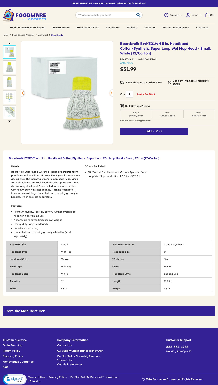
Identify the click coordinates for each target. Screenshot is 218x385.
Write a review (126, 63)
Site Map (35, 381)
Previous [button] (9, 43)
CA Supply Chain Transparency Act (80, 350)
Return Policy (11, 350)
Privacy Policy (58, 377)
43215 (176, 84)
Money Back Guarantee (18, 361)
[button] (9, 52)
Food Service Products (23, 35)
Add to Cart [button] (154, 131)
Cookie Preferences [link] (69, 364)
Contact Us (64, 345)
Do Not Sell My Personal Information (94, 377)
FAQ (5, 367)
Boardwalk (127, 59)
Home (6, 35)
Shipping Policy (13, 356)
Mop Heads (57, 35)
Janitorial (43, 35)
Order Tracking (12, 345)
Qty (122, 94)
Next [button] (9, 121)
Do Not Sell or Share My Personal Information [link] (78, 358)
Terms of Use (36, 377)
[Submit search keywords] (138, 15)
